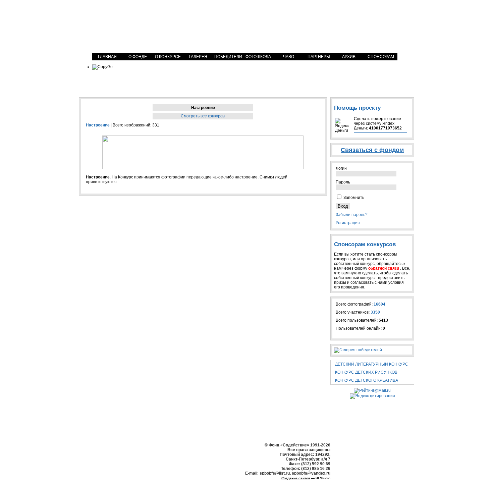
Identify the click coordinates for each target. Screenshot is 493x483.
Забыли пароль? (352, 214)
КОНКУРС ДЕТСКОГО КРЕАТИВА (366, 380)
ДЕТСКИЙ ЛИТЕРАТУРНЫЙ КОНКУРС (371, 364)
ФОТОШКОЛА (258, 56)
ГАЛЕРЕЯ (198, 56)
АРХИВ (348, 56)
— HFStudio (305, 478)
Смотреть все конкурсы (203, 116)
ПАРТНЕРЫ (319, 56)
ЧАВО (288, 56)
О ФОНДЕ (137, 56)
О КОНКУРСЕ (168, 56)
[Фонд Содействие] (359, 22)
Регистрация (348, 222)
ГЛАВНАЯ (107, 56)
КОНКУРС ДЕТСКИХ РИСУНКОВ (366, 372)
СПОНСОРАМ (381, 56)
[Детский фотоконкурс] (141, 26)
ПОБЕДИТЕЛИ (228, 56)
